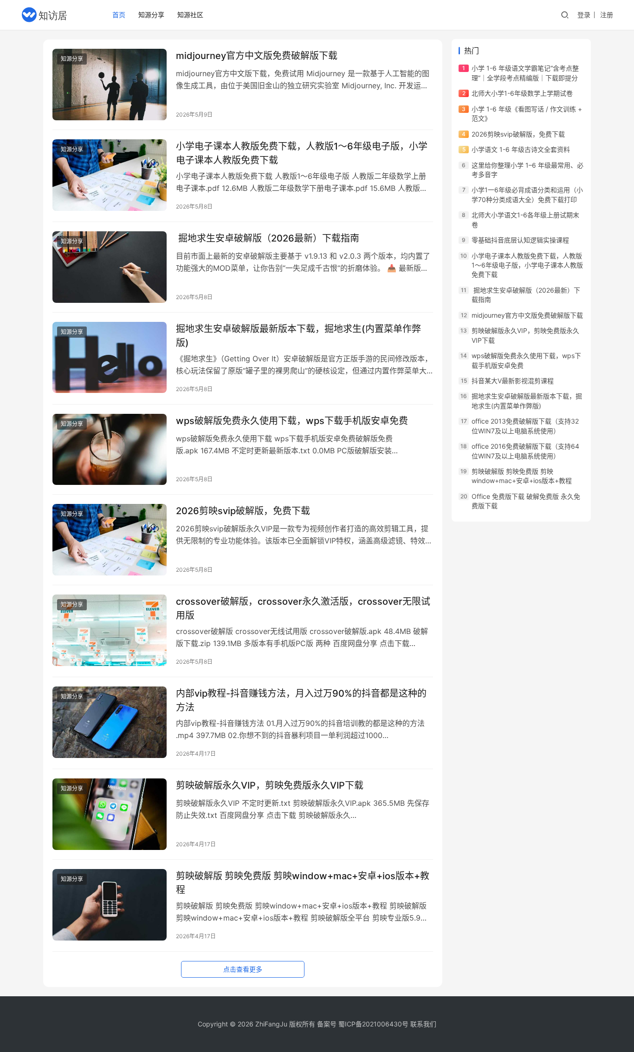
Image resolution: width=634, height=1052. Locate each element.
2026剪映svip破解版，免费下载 (243, 510)
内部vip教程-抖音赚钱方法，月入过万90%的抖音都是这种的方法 (301, 700)
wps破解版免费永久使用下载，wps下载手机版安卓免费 (292, 420)
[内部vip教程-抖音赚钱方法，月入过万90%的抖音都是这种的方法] (109, 722)
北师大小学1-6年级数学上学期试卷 (522, 93)
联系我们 (423, 1024)
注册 (606, 15)
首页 (118, 15)
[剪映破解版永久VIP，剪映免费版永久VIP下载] (109, 814)
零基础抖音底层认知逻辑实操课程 (520, 240)
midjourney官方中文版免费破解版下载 (256, 55)
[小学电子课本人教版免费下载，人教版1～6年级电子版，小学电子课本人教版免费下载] (109, 175)
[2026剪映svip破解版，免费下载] (109, 539)
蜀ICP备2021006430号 (373, 1024)
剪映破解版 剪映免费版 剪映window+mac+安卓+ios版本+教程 (302, 882)
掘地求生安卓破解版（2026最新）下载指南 (267, 238)
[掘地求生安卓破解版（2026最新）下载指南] (109, 267)
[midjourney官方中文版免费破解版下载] (109, 84)
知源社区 (190, 15)
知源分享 (151, 15)
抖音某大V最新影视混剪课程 (513, 381)
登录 (583, 15)
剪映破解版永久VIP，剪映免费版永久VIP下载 (269, 785)
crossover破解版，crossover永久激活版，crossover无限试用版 (303, 608)
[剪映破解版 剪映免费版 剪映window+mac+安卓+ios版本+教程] (109, 905)
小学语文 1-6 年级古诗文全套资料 (521, 149)
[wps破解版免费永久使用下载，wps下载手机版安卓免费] (109, 449)
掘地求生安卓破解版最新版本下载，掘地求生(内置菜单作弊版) (298, 335)
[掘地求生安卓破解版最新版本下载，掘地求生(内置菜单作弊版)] (109, 357)
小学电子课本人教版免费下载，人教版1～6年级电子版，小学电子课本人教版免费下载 (301, 153)
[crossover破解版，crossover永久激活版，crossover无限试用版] (109, 630)
